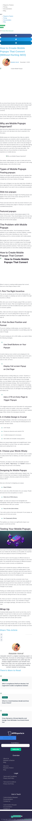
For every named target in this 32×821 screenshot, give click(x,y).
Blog (4, 10)
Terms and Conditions (10, 776)
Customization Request (10, 797)
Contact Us (6, 801)
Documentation (7, 8)
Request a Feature (8, 5)
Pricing (5, 7)
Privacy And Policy (8, 778)
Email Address (15, 743)
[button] (16, 14)
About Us (6, 758)
